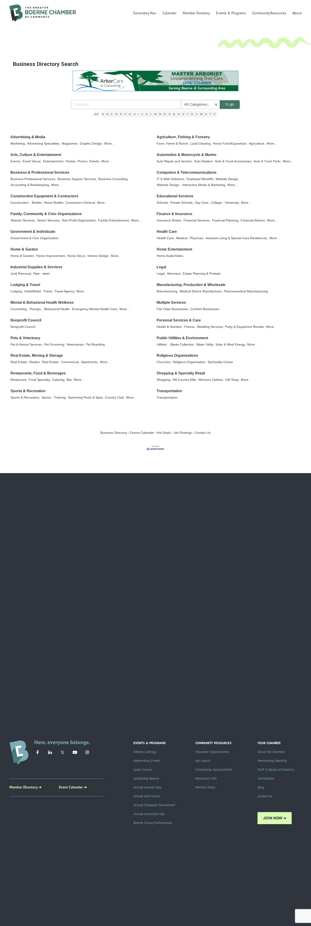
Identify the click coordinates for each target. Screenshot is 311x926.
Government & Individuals (32, 231)
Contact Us (203, 432)
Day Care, (202, 202)
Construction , (20, 202)
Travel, (48, 291)
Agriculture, (257, 143)
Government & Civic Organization (34, 238)
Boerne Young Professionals (152, 823)
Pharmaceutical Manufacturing (246, 291)
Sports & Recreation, (25, 397)
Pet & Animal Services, (26, 344)
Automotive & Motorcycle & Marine (187, 155)
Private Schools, (182, 202)
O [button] (165, 114)
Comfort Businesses (204, 309)
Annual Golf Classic (146, 796)
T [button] (187, 114)
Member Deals (205, 787)
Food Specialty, (40, 379)
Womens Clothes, (211, 379)
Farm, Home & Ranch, (173, 143)
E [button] (121, 114)
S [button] (183, 114)
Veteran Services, (23, 220)
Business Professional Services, (33, 179)
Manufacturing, (167, 291)
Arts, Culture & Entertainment (35, 155)
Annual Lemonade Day (149, 814)
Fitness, (190, 327)
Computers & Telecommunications (187, 172)
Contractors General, (81, 202)
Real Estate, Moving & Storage (36, 355)
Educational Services (175, 196)
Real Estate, (19, 362)
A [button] (103, 114)
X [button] (206, 114)
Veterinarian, (75, 344)
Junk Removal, (21, 273)
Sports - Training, (54, 397)
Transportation (169, 391)
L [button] (151, 114)
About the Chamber (271, 752)
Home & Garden (24, 249)
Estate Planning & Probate (202, 273)
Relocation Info (206, 778)
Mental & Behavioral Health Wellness (42, 302)
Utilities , (163, 344)
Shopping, (164, 379)
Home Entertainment (174, 249)
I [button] (138, 114)
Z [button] (214, 114)
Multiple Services (171, 302)
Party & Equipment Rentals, (245, 327)
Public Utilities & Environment (182, 338)
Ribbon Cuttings (144, 752)
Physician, (197, 238)
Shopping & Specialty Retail (181, 373)
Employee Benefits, (200, 179)
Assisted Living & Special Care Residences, (237, 238)
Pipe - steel (41, 273)
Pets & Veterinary (25, 338)
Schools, (163, 202)
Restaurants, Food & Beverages (38, 373)
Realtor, (35, 362)
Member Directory (196, 13)
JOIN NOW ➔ (274, 818)
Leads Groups (142, 770)
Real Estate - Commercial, (61, 362)
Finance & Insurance (174, 214)
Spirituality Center (220, 362)
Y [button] (210, 114)
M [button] (155, 114)
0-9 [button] (96, 114)
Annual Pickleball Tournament (154, 805)
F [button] (125, 114)
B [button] (107, 114)
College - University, (225, 202)
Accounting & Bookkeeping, (30, 185)
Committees (265, 778)
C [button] (112, 114)
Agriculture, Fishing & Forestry (183, 137)
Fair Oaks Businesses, (173, 309)
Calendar (169, 13)
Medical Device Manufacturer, (201, 291)
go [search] (232, 104)
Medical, (182, 238)
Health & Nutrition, (170, 327)
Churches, (164, 362)
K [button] (147, 114)
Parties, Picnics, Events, (83, 161)
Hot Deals (164, 432)
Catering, (58, 379)
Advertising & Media (27, 137)
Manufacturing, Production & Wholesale (191, 285)
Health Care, (166, 238)
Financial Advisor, (253, 220)
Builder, (37, 202)
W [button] (201, 114)
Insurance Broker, (169, 220)
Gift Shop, (232, 379)
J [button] (142, 114)
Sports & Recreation (28, 391)
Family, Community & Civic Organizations (46, 214)
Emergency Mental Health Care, (95, 309)
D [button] (116, 114)
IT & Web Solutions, (171, 179)
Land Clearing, (201, 143)
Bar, (69, 379)
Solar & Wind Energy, (230, 344)
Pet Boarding (95, 344)
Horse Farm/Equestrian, (230, 143)
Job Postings (182, 432)
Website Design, (227, 179)
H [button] (134, 114)
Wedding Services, (210, 327)
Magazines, (70, 143)
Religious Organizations (177, 355)
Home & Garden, (22, 256)
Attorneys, (174, 273)
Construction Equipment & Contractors (44, 196)
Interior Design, (98, 256)
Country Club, (115, 397)
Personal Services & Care (179, 320)
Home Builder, (54, 202)
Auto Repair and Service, (175, 161)
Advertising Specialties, (43, 143)
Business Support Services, (77, 179)
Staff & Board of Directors (275, 770)
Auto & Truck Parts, (267, 161)
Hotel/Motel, (33, 291)
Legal (161, 267)
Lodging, (16, 291)
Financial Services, (197, 220)
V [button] (196, 114)
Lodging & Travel (25, 285)
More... (109, 143)
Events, (15, 161)
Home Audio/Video (170, 256)
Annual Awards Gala (147, 787)
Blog (260, 787)
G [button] (130, 114)
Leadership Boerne (146, 778)
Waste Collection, (182, 344)
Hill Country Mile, (185, 379)
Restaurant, (18, 379)
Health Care (167, 231)
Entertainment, (53, 161)
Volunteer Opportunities (212, 752)
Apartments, (90, 362)
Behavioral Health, (57, 309)
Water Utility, (205, 344)
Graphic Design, (91, 143)
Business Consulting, (113, 179)
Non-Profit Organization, (79, 220)
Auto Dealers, (204, 161)
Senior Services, (49, 220)
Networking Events (146, 761)
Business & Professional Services (39, 172)
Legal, (161, 273)
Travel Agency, (64, 291)
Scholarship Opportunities (213, 770)
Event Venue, (32, 161)
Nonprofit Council (25, 320)
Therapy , (36, 309)
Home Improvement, (51, 256)
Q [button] (174, 114)
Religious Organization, (189, 362)
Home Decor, (76, 256)
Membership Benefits (272, 761)
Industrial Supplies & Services (36, 267)
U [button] (192, 114)
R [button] (179, 114)
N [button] (160, 114)
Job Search (202, 761)
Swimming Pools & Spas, (86, 397)
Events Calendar (142, 432)
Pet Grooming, (54, 344)
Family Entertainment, (114, 220)
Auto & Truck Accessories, (233, 161)
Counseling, (19, 309)
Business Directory (113, 432)
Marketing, (18, 143)
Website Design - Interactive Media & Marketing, (191, 185)
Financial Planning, (225, 220)
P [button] (169, 114)
